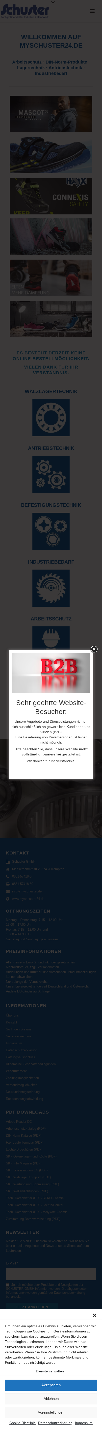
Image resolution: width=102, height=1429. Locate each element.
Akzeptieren (51, 1385)
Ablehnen (51, 1398)
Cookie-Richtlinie (22, 1423)
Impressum (84, 1423)
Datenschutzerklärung (55, 1423)
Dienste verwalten (50, 1371)
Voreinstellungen (51, 1412)
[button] (94, 1315)
